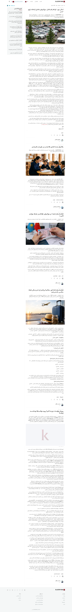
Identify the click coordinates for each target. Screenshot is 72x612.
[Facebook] (54, 135)
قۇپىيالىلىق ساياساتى (39, 598)
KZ (21, 1)
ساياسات (63, 598)
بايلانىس (19, 598)
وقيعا (56, 5)
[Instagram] (62, 135)
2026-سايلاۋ (53, 5)
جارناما (20, 600)
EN (17, 1)
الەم (62, 276)
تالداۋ (27, 1)
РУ (18, 1)
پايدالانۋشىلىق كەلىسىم (39, 596)
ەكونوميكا (61, 397)
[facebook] (19, 590)
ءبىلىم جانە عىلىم (57, 574)
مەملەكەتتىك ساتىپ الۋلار (39, 604)
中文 (15, 1)
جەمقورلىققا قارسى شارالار (39, 602)
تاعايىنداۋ (59, 5)
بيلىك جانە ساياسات (59, 200)
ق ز (13, 1)
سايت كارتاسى (18, 596)
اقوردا (62, 5)
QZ (20, 1)
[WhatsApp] (60, 135)
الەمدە (64, 604)
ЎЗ (11, 1)
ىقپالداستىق (55, 276)
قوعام (62, 132)
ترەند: (64, 5)
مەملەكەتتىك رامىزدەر (39, 600)
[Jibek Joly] (13, 5)
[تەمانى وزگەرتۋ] (25, 2)
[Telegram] (57, 135)
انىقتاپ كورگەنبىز (44, 124)
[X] (51, 135)
